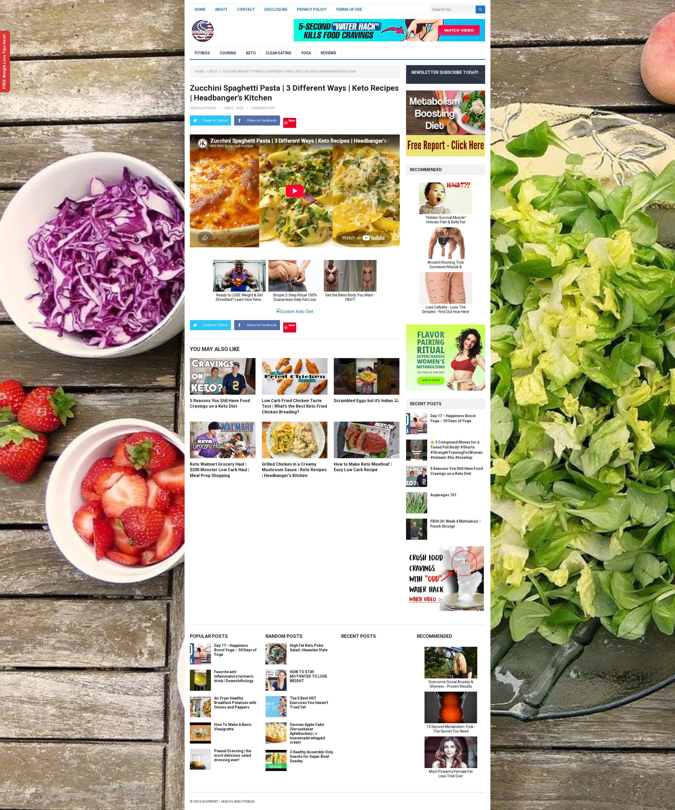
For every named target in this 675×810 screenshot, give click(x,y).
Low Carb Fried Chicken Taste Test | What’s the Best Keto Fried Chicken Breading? (294, 406)
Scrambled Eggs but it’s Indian (364, 400)
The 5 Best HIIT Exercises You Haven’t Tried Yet (309, 702)
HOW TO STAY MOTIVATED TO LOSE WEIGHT (308, 676)
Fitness (202, 53)
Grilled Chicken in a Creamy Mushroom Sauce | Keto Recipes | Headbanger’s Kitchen (294, 470)
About (221, 9)
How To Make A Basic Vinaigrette (233, 726)
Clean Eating (278, 53)
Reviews (328, 53)
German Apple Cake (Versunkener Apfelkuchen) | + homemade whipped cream (307, 733)
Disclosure (275, 9)
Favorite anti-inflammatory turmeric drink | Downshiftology (234, 676)
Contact (246, 9)
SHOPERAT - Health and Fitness (228, 801)
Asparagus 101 (443, 495)
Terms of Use (349, 9)
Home (200, 9)
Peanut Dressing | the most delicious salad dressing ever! (232, 755)
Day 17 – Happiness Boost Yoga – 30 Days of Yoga (235, 650)
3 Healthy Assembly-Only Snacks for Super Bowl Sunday (311, 756)
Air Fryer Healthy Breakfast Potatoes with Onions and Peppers (235, 702)
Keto (251, 53)
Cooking (228, 53)
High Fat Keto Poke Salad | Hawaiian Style (308, 647)
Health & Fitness (203, 108)
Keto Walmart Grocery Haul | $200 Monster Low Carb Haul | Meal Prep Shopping (219, 470)
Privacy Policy (311, 9)
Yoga (306, 53)
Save (291, 120)
